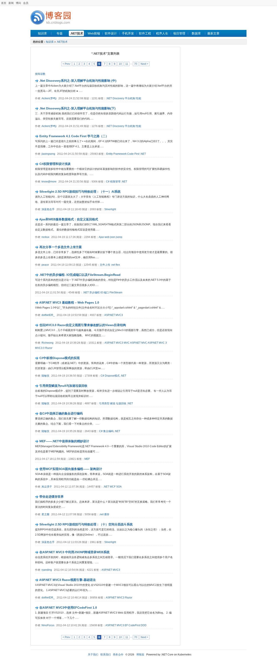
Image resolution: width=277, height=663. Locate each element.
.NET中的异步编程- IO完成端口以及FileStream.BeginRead (80, 274)
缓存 (106, 514)
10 (120, 63)
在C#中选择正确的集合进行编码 (61, 413)
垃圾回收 (121, 403)
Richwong (47, 342)
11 (126, 63)
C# (108, 181)
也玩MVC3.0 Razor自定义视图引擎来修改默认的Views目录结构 (82, 325)
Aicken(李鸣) (49, 98)
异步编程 (94, 292)
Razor (48, 347)
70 (135, 63)
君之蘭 (45, 514)
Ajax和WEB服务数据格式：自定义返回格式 (68, 219)
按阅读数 (40, 73)
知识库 (42, 33)
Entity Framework (116, 153)
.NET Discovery (115, 98)
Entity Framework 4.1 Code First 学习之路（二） (74, 136)
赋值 (112, 403)
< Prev (66, 63)
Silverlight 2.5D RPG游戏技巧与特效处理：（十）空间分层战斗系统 (86, 524)
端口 (106, 292)
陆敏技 (45, 375)
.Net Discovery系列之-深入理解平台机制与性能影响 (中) (77, 80)
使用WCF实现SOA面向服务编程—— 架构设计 (70, 469)
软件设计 (111, 33)
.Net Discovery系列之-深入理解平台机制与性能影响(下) (77, 108)
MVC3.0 (40, 347)
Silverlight (110, 209)
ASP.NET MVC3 (113, 315)
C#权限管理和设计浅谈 (55, 164)
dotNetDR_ (48, 315)
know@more (49, 181)
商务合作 (118, 654)
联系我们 (105, 654)
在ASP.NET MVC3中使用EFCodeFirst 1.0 (68, 607)
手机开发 (128, 33)
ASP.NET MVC (138, 342)
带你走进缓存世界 (51, 496)
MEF (87, 458)
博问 (18, 3)
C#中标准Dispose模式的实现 (59, 358)
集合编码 (108, 431)
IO (101, 292)
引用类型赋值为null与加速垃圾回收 (63, 385)
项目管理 (179, 33)
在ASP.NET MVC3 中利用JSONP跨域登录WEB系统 (74, 552)
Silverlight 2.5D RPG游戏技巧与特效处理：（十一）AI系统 (80, 191)
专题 (59, 33)
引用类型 (104, 403)
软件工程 (145, 33)
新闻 (11, 3)
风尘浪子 (47, 486)
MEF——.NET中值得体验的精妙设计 (64, 441)
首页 (3, 3)
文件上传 (105, 264)
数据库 (196, 33)
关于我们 (93, 654)
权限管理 (115, 181)
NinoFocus (48, 625)
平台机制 (130, 98)
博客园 (140, 654)
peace (45, 264)
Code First (133, 153)
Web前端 (94, 33)
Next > (144, 63)
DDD (144, 625)
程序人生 (162, 33)
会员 (25, 3)
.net (113, 264)
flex (118, 264)
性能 (138, 98)
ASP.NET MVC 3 (157, 342)
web (107, 237)
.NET (143, 153)
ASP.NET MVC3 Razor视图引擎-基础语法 (67, 580)
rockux (45, 237)
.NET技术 (76, 33)
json (112, 237)
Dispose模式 (112, 375)
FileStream (116, 292)
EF (126, 625)
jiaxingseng (48, 153)
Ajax (101, 237)
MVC (127, 342)
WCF (113, 486)
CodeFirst (134, 625)
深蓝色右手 (48, 209)
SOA (119, 486)
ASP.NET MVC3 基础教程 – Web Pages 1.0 (69, 302)
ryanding (47, 569)
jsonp (119, 237)
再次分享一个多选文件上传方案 (60, 247)
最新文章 (213, 33)
